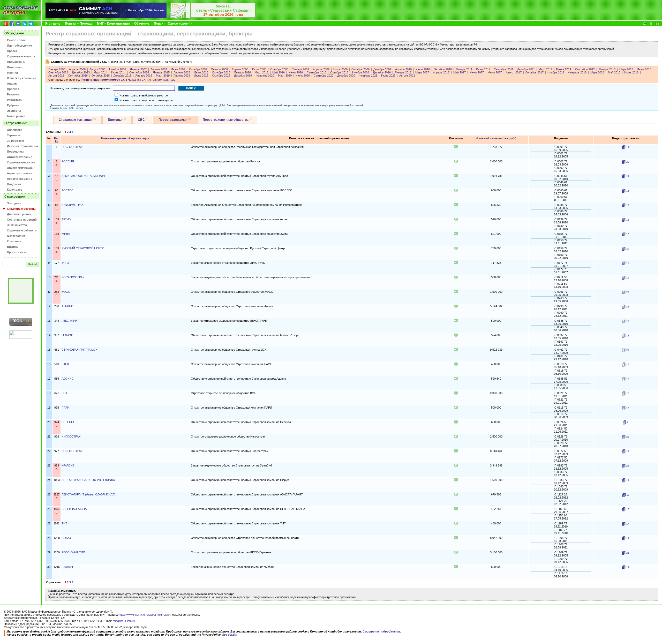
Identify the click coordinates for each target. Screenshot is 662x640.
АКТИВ (66, 219)
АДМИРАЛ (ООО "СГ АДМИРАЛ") (83, 175)
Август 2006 (97, 69)
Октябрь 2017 (534, 72)
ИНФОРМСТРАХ (72, 204)
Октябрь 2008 (279, 69)
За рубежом (15, 140)
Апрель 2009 (321, 69)
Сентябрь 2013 (58, 72)
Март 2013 (626, 69)
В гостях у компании (21, 78)
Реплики (13, 94)
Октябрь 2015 (221, 72)
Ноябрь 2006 (117, 69)
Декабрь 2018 (122, 75)
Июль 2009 (340, 69)
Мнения (12, 72)
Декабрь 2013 (81, 72)
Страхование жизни (21, 162)
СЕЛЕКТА (68, 422)
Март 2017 (422, 72)
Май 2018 (614, 72)
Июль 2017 (495, 72)
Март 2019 (163, 75)
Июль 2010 (423, 69)
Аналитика (14, 129)
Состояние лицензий (22, 219)
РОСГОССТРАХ (72, 146)
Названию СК (136, 79)
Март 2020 (285, 75)
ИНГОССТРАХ (71, 436)
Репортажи (14, 99)
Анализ (12, 83)
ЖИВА (66, 233)
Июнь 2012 (563, 69)
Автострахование (19, 157)
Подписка (14, 184)
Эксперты (14, 110)
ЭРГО (65, 262)
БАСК (65, 364)
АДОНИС (68, 378)
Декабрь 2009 (382, 69)
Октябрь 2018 (101, 75)
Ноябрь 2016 (360, 72)
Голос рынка (16, 116)
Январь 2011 (464, 69)
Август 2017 (514, 72)
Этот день (52, 23)
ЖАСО (66, 291)
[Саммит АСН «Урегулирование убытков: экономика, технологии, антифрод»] (106, 17)
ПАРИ (65, 407)
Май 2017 (459, 72)
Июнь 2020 (303, 75)
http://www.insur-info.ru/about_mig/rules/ (144, 614)
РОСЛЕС (67, 190)
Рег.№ (56, 140)
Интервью (14, 67)
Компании (14, 241)
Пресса (12, 50)
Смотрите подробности (381, 631)
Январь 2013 (607, 69)
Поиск (158, 23)
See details (229, 634)
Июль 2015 (201, 72)
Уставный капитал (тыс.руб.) (496, 138)
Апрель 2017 (441, 72)
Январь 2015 (161, 72)
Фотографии (16, 235)
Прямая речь (16, 61)
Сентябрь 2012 (585, 69)
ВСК (64, 393)
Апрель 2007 (159, 69)
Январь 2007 (138, 69)
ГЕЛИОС (67, 335)
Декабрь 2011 (526, 69)
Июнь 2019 (201, 75)
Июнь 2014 (118, 72)
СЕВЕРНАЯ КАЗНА (74, 508)
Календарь (14, 189)
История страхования (22, 146)
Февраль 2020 (265, 75)
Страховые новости (21, 56)
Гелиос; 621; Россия (71, 108)
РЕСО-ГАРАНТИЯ (73, 552)
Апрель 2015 (182, 72)
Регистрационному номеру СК (103, 79)
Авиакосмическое (20, 167)
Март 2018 (597, 72)
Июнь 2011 (483, 69)
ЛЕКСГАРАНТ (70, 320)
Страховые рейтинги (22, 230)
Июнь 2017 (477, 72)
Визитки (13, 246)
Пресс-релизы (17, 252)
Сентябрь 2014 (139, 72)
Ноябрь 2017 (555, 72)
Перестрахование (19, 178)
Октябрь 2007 (198, 69)
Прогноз (13, 89)
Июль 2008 (259, 69)
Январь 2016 (242, 72)
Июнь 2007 (178, 69)
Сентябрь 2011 (503, 69)
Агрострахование (19, 173)
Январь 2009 (300, 69)
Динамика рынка (19, 214)
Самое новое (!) (180, 23)
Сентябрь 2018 (78, 75)
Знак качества (17, 225)
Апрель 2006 (77, 69)
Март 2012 (545, 69)
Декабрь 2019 (243, 75)
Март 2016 (261, 72)
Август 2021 (407, 75)
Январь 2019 (143, 75)
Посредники (16, 151)
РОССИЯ (68, 161)
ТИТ (64, 523)
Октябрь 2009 (360, 69)
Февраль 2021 (368, 75)
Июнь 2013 (644, 69)
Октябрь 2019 (221, 75)
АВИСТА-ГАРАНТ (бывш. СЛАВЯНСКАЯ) (88, 494)
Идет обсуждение (19, 45)
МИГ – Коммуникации (113, 23)
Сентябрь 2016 (316, 72)
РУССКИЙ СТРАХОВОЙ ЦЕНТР (83, 248)
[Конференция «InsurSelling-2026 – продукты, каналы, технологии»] (213, 17)
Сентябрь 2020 (323, 75)
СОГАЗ (66, 537)
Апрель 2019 (182, 75)
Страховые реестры (21, 208)
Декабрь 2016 (382, 72)
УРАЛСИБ (68, 465)
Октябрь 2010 (443, 69)
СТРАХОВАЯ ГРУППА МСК (79, 349)
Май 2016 (278, 72)
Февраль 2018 (577, 72)
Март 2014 (100, 72)
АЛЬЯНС (67, 306)
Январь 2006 (56, 69)
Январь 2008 (219, 69)
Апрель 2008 (240, 69)
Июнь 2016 (296, 72)
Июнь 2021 (388, 75)
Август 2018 (56, 75)
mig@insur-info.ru (124, 620)
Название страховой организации (125, 138)
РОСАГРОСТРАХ (73, 277)
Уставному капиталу (161, 79)
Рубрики (13, 105)
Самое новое (16, 40)
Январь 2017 (403, 72)
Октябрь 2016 (339, 72)
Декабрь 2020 (346, 75)
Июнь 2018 (631, 72)
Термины (13, 135)
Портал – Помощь (78, 23)
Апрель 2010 (403, 69)
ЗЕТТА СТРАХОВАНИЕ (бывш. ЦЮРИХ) (88, 479)
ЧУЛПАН (67, 566)
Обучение (141, 23)
